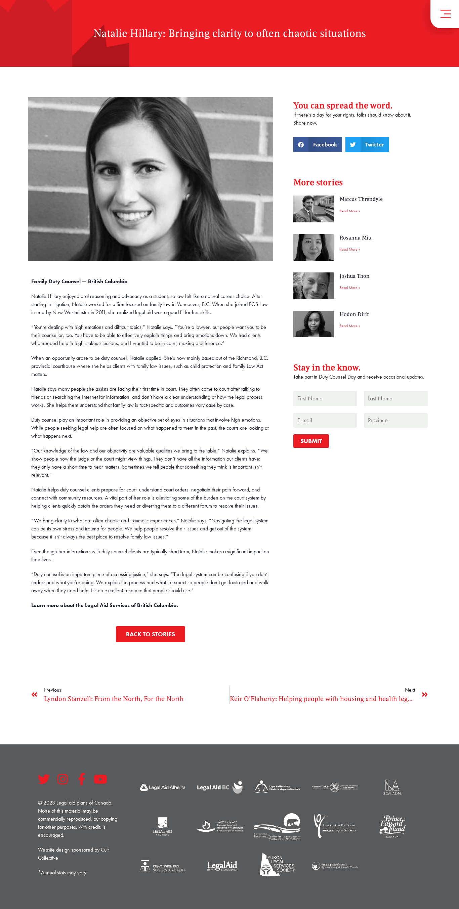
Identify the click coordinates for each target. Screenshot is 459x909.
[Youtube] (100, 779)
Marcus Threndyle (361, 199)
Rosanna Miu (355, 237)
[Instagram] (63, 779)
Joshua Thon (355, 276)
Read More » (350, 211)
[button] (317, 144)
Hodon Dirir (354, 314)
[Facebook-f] (82, 779)
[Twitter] (44, 779)
